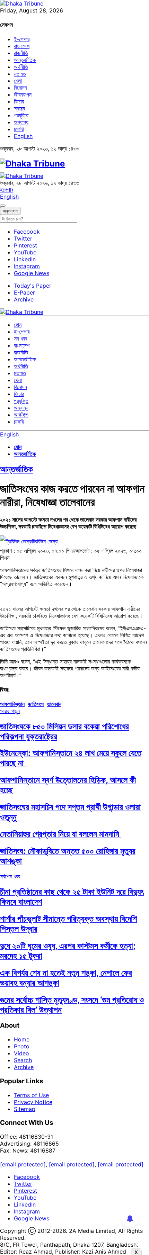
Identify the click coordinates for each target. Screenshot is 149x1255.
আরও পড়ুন (10, 710)
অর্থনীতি (21, 66)
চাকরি (19, 129)
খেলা (18, 80)
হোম (17, 324)
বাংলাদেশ (21, 46)
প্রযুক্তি (21, 115)
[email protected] (23, 1164)
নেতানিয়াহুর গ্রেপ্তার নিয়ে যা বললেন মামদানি (60, 834)
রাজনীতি (21, 52)
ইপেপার (6, 189)
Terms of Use (31, 1095)
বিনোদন (20, 87)
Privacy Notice (33, 1102)
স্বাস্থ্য (19, 108)
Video (21, 1053)
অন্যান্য (21, 122)
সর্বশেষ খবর (10, 876)
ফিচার (19, 101)
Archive (24, 299)
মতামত (20, 73)
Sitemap (24, 1108)
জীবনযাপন (23, 94)
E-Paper (24, 292)
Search (23, 1060)
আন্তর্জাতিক (25, 59)
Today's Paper (32, 285)
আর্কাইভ (21, 414)
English (23, 136)
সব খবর (20, 338)
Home (21, 1039)
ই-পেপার (21, 39)
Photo (21, 1046)
